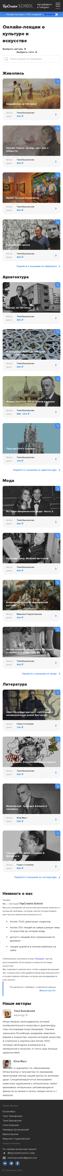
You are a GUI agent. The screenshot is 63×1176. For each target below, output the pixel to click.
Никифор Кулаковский (16, 1129)
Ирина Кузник (11, 1134)
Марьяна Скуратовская (16, 1138)
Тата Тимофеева (12, 1116)
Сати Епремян (11, 1125)
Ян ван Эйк (50, 14)
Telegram (44, 7)
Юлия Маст (9, 1111)
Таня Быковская (12, 1120)
